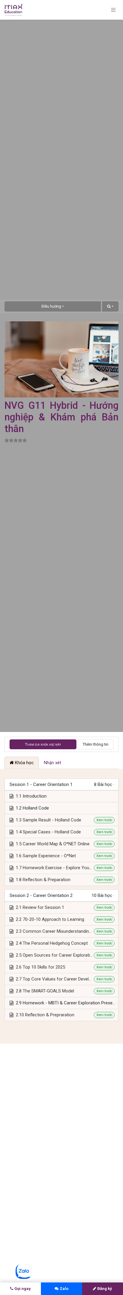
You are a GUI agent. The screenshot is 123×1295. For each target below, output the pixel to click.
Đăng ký (104, 1288)
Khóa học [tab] (24, 762)
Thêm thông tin (95, 744)
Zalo (64, 1288)
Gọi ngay (22, 1288)
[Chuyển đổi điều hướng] (113, 9)
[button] (110, 306)
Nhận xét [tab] (52, 762)
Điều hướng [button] (51, 306)
